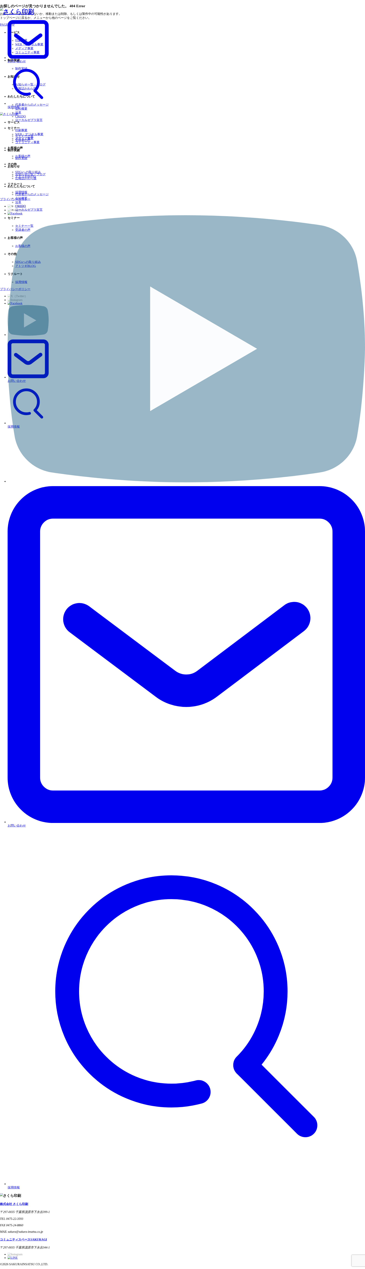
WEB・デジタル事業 (29, 134)
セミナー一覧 (24, 225)
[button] (182, 24)
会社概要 (21, 198)
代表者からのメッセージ (32, 194)
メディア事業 (24, 138)
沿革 (18, 202)
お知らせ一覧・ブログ (30, 174)
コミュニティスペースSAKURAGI (23, 1239)
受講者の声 (22, 229)
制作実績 (21, 158)
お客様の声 (22, 246)
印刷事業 (21, 130)
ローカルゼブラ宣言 (29, 209)
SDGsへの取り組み (28, 261)
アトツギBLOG (25, 265)
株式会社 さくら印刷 (14, 1204)
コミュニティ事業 (27, 142)
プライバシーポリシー (15, 289)
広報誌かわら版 (25, 178)
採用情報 (21, 282)
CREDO (20, 206)
